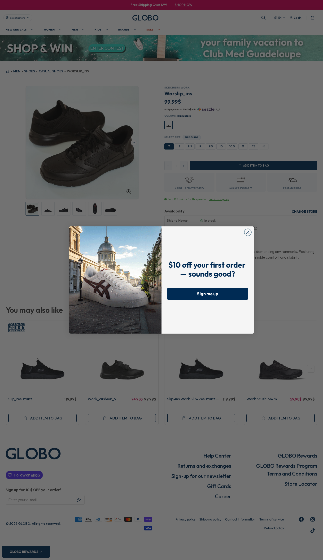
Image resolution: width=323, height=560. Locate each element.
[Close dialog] (247, 232)
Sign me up (207, 293)
